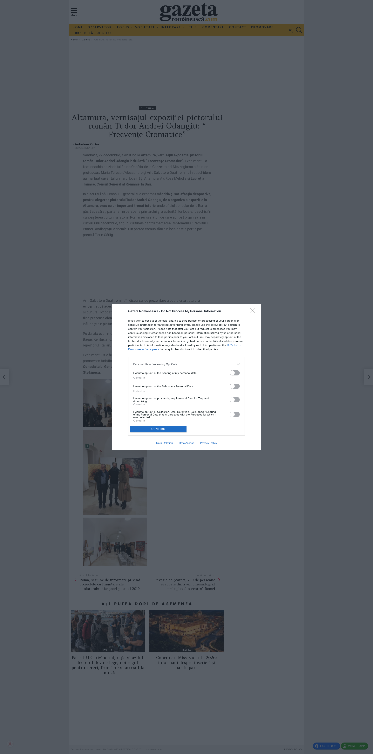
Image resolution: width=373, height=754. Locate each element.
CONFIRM (158, 429)
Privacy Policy (208, 442)
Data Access (186, 442)
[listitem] (186, 364)
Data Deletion (164, 442)
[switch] (235, 372)
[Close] (253, 311)
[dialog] (186, 377)
